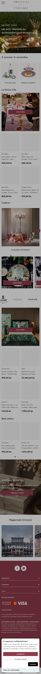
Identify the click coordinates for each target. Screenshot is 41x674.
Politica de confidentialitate (11, 670)
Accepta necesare (21, 659)
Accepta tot (20, 654)
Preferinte (33, 664)
